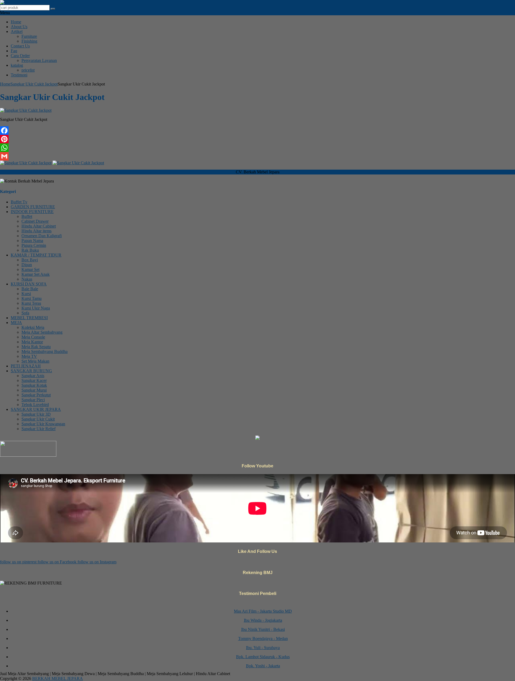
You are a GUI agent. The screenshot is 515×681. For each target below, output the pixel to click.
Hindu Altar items (36, 231)
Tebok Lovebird (35, 404)
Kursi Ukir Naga (35, 308)
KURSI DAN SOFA (29, 284)
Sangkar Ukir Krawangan (43, 424)
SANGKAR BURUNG (31, 371)
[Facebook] (257, 130)
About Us (19, 26)
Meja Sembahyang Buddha (44, 351)
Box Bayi (29, 260)
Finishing (29, 41)
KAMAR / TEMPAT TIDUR (36, 255)
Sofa (25, 313)
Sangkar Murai (34, 390)
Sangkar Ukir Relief (38, 428)
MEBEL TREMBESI (29, 317)
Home (16, 22)
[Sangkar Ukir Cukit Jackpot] (26, 110)
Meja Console (33, 337)
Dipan (26, 264)
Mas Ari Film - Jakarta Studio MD (263, 605)
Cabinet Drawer (35, 221)
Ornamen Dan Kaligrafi (41, 235)
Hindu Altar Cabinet (38, 226)
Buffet (26, 216)
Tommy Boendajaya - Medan (263, 632)
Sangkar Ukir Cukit (38, 419)
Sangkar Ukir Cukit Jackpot (34, 84)
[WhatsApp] (257, 147)
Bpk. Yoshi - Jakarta (263, 660)
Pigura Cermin (33, 245)
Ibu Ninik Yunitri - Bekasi (263, 623)
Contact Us (20, 46)
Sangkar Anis (32, 375)
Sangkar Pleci (33, 399)
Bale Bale (29, 288)
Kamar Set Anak (35, 274)
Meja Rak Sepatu (36, 346)
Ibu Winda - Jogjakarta (263, 614)
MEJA (16, 322)
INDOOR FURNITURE (32, 211)
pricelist (28, 70)
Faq (14, 51)
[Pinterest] (257, 139)
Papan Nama (32, 240)
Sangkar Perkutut (36, 395)
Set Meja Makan (35, 361)
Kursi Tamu (31, 298)
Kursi (26, 293)
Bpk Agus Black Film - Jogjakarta (263, 669)
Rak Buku (30, 250)
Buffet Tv (19, 202)
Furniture (29, 36)
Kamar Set (30, 269)
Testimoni (19, 75)
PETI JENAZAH (26, 366)
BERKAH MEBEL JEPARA (57, 678)
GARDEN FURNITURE (33, 206)
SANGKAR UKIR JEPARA (36, 409)
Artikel (17, 31)
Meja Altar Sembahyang (41, 332)
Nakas (26, 279)
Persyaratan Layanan (39, 60)
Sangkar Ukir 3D (36, 414)
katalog (17, 65)
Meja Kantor (32, 342)
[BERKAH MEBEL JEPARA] (27, 2)
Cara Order (20, 55)
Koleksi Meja (32, 327)
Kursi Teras (31, 303)
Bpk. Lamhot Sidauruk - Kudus (263, 651)
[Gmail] (257, 156)
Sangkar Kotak (34, 385)
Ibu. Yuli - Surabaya (263, 641)
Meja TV (29, 356)
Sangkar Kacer (34, 380)
